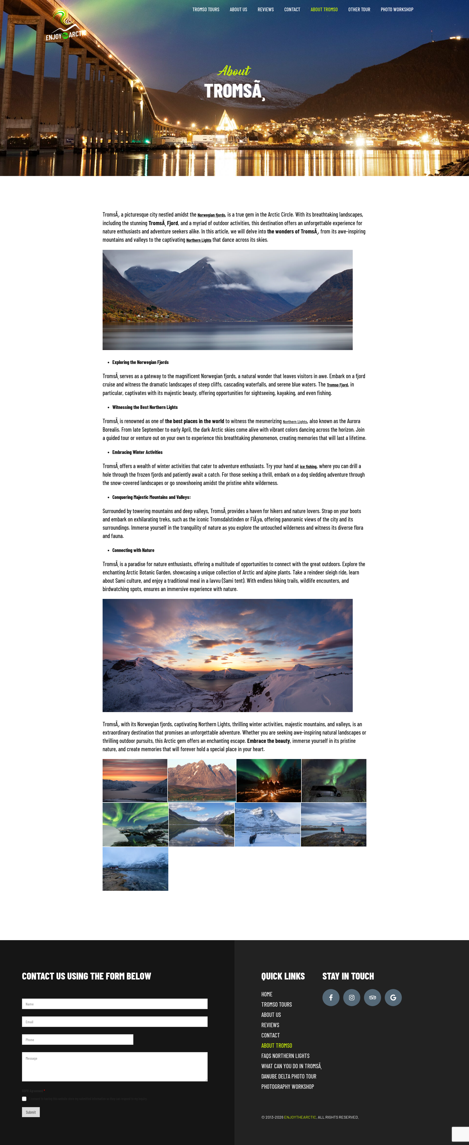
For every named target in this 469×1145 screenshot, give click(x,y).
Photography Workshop (287, 1086)
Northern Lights (295, 421)
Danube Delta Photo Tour (288, 1076)
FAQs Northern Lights (285, 1055)
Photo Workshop (397, 9)
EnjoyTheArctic (300, 1117)
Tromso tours (205, 9)
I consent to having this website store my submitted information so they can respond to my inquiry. (88, 1099)
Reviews (266, 9)
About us (238, 9)
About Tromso (324, 9)
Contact (292, 9)
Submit (31, 1112)
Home (266, 994)
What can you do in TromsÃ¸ (291, 1065)
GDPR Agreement (33, 1091)
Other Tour (359, 9)
